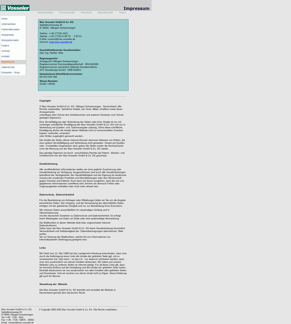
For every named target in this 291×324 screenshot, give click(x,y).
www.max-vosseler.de (60, 42)
